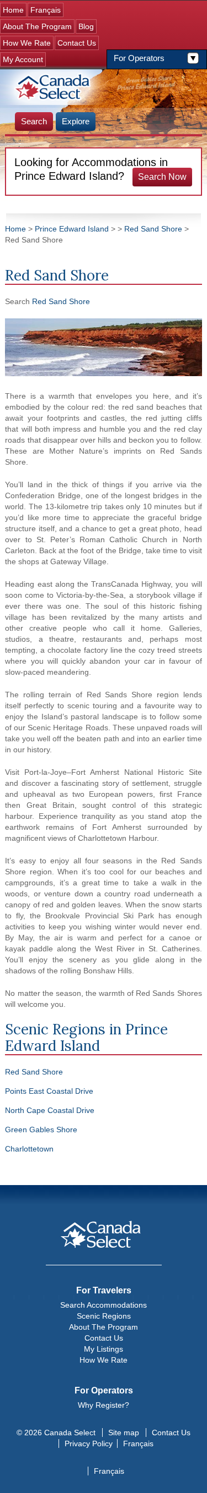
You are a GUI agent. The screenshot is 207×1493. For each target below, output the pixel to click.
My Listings (103, 1349)
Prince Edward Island (72, 228)
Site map (123, 1432)
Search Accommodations (103, 1305)
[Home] (54, 87)
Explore (75, 121)
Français (45, 9)
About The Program (37, 26)
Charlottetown (29, 1148)
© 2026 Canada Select (56, 1432)
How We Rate (27, 42)
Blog (86, 26)
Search (34, 121)
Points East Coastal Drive (49, 1091)
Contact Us (76, 42)
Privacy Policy (89, 1443)
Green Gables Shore (41, 1129)
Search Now (162, 176)
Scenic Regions (104, 1316)
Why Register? (103, 1405)
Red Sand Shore (153, 228)
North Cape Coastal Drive (49, 1110)
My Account (23, 59)
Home (13, 9)
